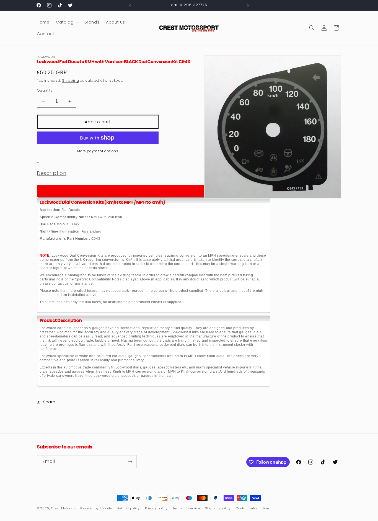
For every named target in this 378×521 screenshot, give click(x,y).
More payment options (97, 151)
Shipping (70, 80)
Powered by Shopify (96, 508)
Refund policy (128, 508)
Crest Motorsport (65, 508)
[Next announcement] (248, 5)
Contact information (252, 508)
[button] (67, 22)
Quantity (45, 90)
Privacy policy (156, 508)
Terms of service (186, 508)
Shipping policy (218, 508)
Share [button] (49, 402)
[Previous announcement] (130, 5)
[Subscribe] (130, 461)
